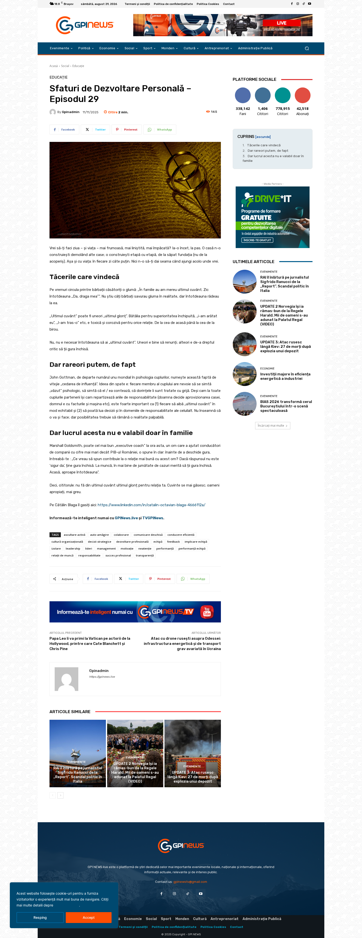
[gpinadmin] (53, 112)
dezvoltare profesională (132, 541)
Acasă (53, 66)
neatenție (144, 548)
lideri (88, 548)
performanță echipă (192, 548)
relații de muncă (62, 555)
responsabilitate (89, 555)
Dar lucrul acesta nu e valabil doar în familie (273, 158)
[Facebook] (292, 4)
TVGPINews (152, 518)
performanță (165, 548)
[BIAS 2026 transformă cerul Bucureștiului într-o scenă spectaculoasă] (245, 404)
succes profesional (118, 555)
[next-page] (60, 795)
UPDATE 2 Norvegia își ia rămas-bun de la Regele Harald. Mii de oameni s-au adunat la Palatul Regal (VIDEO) (135, 772)
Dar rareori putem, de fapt (268, 150)
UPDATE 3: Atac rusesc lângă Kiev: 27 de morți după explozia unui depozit (192, 777)
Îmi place (243, 89)
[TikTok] (304, 4)
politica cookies (66, 905)
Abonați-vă (302, 89)
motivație (127, 548)
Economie (267, 368)
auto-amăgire (99, 534)
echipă (157, 541)
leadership (73, 548)
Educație (78, 66)
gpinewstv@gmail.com (190, 882)
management (106, 548)
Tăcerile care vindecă (263, 145)
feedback (173, 541)
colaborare (121, 534)
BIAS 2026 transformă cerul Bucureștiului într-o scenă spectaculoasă (286, 406)
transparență (145, 555)
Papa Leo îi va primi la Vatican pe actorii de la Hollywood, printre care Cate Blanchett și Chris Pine (89, 643)
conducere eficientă (180, 534)
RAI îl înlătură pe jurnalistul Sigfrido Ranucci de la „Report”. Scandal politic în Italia (77, 775)
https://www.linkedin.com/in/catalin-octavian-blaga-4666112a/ (151, 505)
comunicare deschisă (148, 534)
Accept (89, 917)
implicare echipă (196, 541)
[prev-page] (52, 795)
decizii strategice (99, 541)
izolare (56, 548)
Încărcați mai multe (271, 425)
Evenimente (77, 762)
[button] (307, 48)
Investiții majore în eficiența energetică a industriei (285, 376)
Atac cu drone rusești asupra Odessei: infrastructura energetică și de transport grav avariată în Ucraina (182, 643)
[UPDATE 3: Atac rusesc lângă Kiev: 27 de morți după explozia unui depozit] (193, 753)
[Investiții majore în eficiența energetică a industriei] (245, 374)
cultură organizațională (67, 541)
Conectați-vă (262, 91)
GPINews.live (126, 518)
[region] (64, 905)
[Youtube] (310, 4)
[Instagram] (298, 4)
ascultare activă (74, 534)
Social (65, 66)
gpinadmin (71, 112)
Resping (40, 917)
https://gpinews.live (102, 676)
